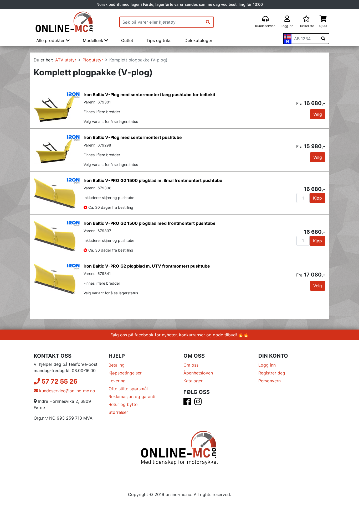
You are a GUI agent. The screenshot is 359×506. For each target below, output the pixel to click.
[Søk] (208, 22)
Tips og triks (158, 40)
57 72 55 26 (59, 381)
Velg (317, 114)
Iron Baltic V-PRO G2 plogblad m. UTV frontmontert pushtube (147, 266)
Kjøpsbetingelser (125, 372)
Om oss (190, 365)
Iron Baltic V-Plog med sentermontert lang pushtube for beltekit (149, 94)
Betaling (117, 365)
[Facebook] (187, 403)
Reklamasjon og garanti (132, 396)
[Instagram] (198, 403)
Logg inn (267, 365)
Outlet (127, 40)
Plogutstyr (93, 59)
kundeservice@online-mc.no (66, 390)
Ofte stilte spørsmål (128, 388)
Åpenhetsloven (198, 372)
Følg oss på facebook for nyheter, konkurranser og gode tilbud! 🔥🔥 (179, 334)
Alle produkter (51, 40)
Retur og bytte (123, 404)
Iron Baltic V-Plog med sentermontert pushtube (133, 137)
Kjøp (317, 198)
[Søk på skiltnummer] (323, 38)
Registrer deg (271, 372)
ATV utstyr (65, 59)
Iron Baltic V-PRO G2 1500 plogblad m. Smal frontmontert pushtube (153, 180)
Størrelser (118, 412)
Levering (117, 380)
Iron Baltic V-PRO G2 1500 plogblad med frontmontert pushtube (150, 223)
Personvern (269, 380)
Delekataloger (198, 40)
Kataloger (193, 380)
